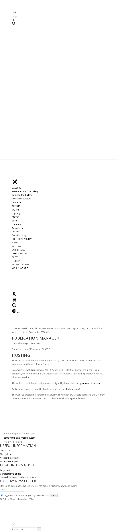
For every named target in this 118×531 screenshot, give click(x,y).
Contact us (17, 202)
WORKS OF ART (20, 268)
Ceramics (16, 231)
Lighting (16, 213)
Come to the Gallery (22, 194)
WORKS (16, 209)
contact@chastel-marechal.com (19, 437)
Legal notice (6, 470)
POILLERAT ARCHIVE (22, 238)
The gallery (5, 454)
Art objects (17, 228)
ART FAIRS (17, 246)
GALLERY (16, 187)
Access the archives (10, 457)
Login (14, 16)
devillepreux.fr (72, 389)
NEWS (15, 242)
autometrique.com (91, 383)
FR (13, 19)
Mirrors (15, 216)
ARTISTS (16, 206)
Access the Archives (21, 198)
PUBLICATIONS (20, 253)
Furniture (16, 224)
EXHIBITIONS (18, 249)
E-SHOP (16, 260)
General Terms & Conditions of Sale (18, 477)
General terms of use (10, 473)
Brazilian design (19, 235)
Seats (14, 220)
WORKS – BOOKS (21, 264)
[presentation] (39, 529)
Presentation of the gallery (25, 191)
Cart (14, 12)
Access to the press (10, 461)
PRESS (15, 257)
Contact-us (5, 450)
